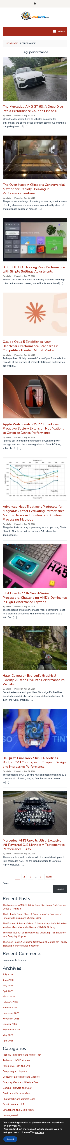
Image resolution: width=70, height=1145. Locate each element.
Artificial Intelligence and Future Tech (22, 1054)
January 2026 (10, 1007)
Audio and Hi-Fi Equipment (17, 1060)
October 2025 (10, 1024)
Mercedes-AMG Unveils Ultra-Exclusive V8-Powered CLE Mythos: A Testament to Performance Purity (34, 844)
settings (39, 1132)
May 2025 (8, 1035)
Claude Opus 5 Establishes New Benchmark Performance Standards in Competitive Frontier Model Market (31, 346)
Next (48, 876)
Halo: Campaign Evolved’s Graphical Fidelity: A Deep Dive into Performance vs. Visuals (34, 679)
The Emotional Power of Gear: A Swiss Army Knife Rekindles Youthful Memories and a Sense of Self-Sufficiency (35, 925)
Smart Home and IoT (13, 1104)
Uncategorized (10, 1115)
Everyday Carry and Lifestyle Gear (21, 1082)
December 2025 (11, 1013)
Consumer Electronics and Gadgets (21, 1076)
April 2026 (8, 991)
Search (6, 883)
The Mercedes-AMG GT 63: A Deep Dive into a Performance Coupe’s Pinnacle (33, 108)
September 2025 (11, 1029)
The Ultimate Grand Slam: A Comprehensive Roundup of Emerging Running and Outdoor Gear (32, 916)
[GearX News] (35, 15)
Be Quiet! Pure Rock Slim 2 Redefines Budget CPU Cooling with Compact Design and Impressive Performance (34, 762)
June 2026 (8, 980)
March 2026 (9, 996)
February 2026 (10, 1002)
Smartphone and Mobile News (18, 1109)
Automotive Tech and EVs (16, 1065)
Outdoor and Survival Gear (16, 1093)
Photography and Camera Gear (19, 1098)
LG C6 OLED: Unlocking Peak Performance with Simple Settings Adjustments (34, 269)
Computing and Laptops (15, 1071)
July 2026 (8, 974)
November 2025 (11, 1018)
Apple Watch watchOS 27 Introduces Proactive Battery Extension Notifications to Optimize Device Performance (33, 428)
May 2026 (8, 985)
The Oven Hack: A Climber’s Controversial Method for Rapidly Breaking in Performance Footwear (34, 189)
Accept (10, 1139)
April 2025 (8, 1040)
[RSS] (35, 4)
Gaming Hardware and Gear (17, 1087)
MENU (61, 31)
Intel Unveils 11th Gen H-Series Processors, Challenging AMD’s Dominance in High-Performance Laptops (35, 597)
